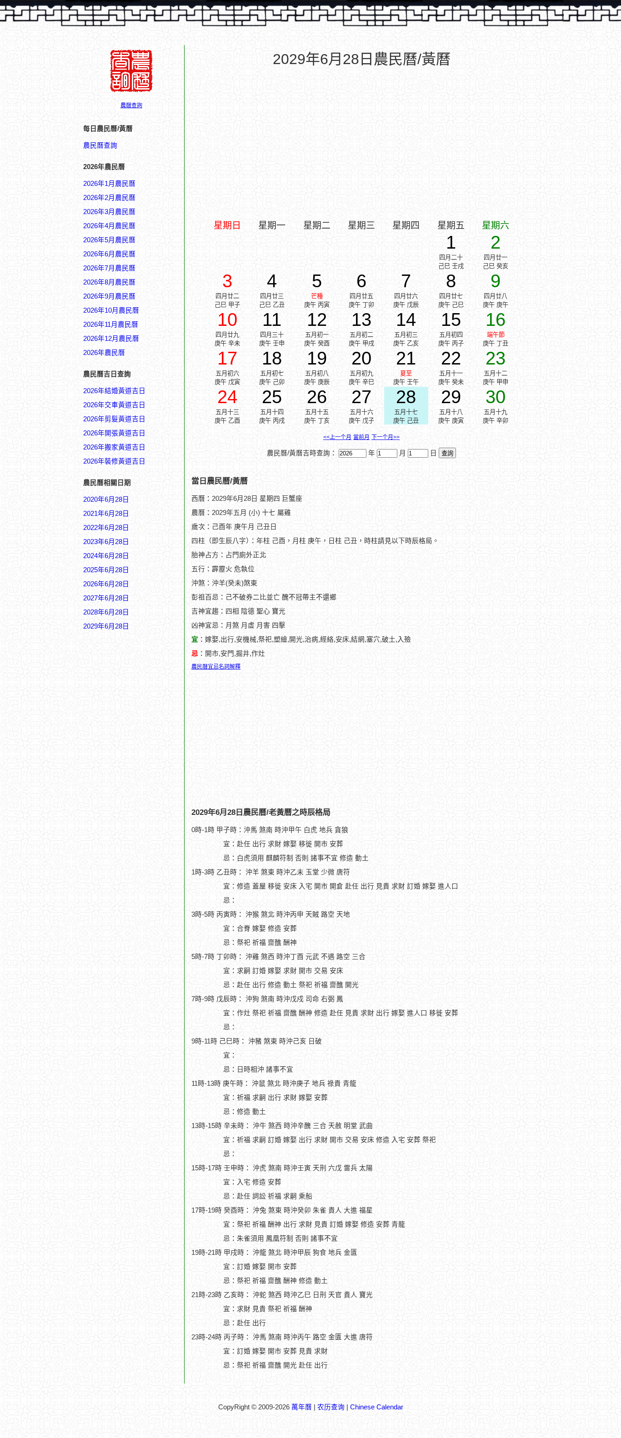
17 (227, 358)
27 (361, 397)
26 (317, 397)
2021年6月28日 (106, 513)
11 (271, 320)
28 (406, 397)
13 (361, 320)
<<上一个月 (337, 437)
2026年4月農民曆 (109, 226)
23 (496, 358)
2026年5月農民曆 (109, 240)
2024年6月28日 (106, 555)
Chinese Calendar (376, 1407)
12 (317, 320)
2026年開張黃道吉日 (114, 433)
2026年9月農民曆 (109, 296)
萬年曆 (301, 1407)
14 (406, 320)
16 (496, 320)
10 (227, 320)
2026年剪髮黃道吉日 (114, 419)
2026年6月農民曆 (109, 254)
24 (227, 397)
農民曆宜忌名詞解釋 (215, 667)
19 (317, 358)
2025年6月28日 (106, 570)
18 (272, 358)
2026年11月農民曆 (110, 324)
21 (406, 358)
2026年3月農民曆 (109, 211)
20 (361, 358)
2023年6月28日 (106, 541)
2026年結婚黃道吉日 (114, 390)
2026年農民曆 (104, 352)
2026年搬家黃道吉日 (114, 447)
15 (451, 320)
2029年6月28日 (106, 626)
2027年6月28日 (106, 598)
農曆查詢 (131, 105)
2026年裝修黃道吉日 (114, 461)
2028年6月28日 (106, 612)
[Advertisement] (119, 1066)
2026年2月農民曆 (109, 197)
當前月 (361, 437)
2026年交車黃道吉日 (114, 405)
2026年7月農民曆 (109, 268)
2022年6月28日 (106, 527)
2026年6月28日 (106, 584)
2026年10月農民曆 (111, 310)
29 (451, 397)
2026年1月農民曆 (109, 183)
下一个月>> (385, 437)
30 (496, 397)
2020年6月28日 (106, 499)
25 (272, 397)
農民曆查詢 (100, 145)
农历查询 (331, 1407)
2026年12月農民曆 (111, 338)
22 (451, 358)
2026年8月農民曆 (109, 282)
